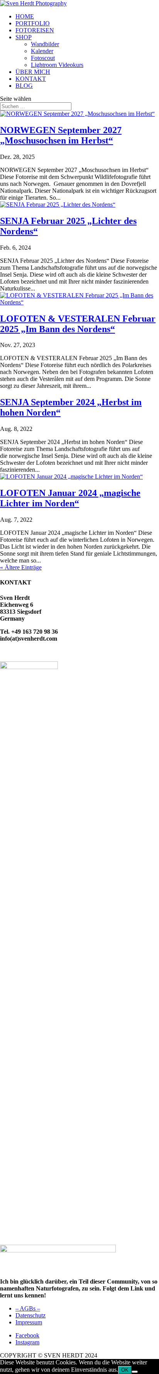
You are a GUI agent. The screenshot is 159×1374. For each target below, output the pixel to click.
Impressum (28, 1322)
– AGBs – (27, 1308)
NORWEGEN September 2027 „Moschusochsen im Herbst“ (61, 135)
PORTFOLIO (32, 23)
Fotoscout (43, 58)
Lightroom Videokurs (57, 65)
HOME (24, 16)
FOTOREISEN (34, 30)
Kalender (42, 51)
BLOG (24, 85)
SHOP (23, 37)
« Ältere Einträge (21, 567)
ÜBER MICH (32, 71)
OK (125, 1370)
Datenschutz (30, 1315)
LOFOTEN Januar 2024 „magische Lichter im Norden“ (70, 498)
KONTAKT (30, 78)
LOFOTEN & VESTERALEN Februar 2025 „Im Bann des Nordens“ (78, 324)
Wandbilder (45, 44)
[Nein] (135, 1372)
